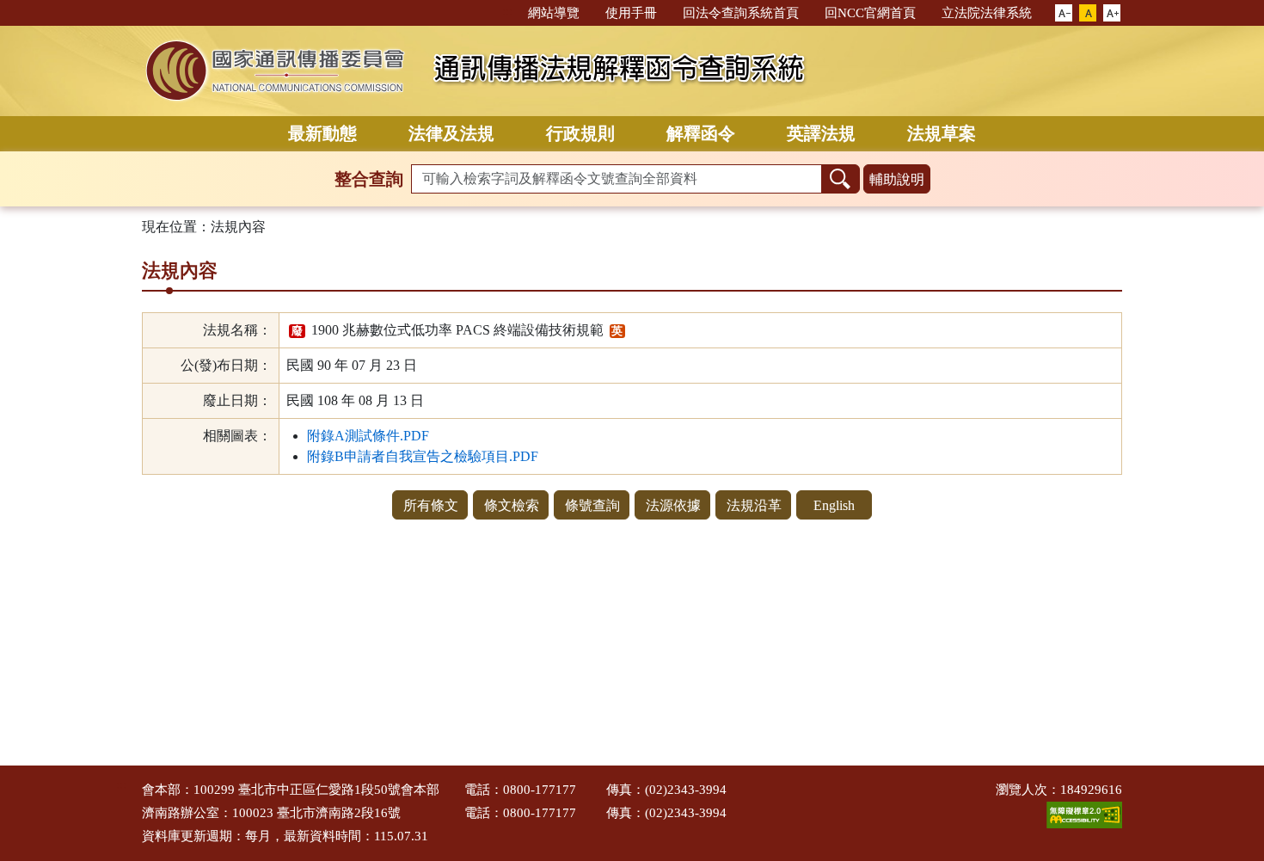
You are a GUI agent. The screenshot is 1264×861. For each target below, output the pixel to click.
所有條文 (430, 505)
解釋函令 (700, 133)
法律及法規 (451, 133)
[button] (1063, 14)
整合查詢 (368, 178)
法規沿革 (754, 505)
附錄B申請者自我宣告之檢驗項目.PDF (422, 456)
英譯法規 (821, 133)
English (834, 505)
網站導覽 (554, 13)
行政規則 (580, 133)
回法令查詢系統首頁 (741, 13)
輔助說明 (896, 179)
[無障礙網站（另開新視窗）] (1084, 814)
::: (507, 11)
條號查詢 (592, 505)
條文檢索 (511, 505)
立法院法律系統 (987, 13)
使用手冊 (631, 13)
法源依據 (673, 505)
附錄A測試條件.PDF (368, 435)
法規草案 (941, 133)
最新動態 (322, 133)
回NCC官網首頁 (870, 13)
